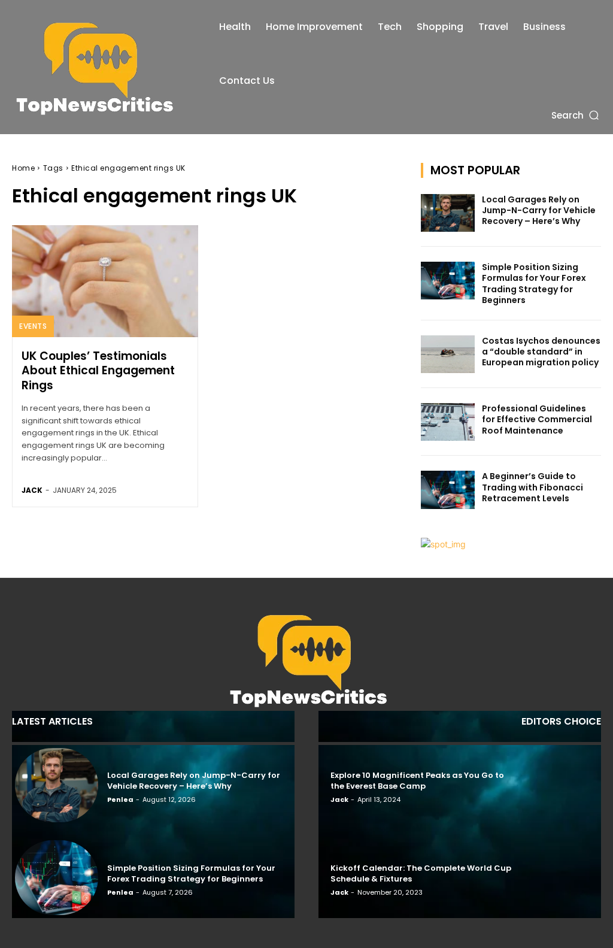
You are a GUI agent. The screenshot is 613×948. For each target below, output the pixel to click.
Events (33, 326)
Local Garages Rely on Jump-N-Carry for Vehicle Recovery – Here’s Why (539, 210)
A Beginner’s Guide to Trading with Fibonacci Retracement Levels (532, 487)
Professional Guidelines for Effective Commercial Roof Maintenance (537, 419)
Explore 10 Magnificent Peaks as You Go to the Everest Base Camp (417, 781)
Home (23, 168)
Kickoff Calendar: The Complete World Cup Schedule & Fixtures (420, 873)
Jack (32, 490)
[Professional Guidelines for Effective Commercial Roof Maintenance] (448, 422)
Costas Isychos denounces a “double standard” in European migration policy (541, 351)
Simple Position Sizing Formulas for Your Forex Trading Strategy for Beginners (534, 283)
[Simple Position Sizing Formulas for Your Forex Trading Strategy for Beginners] (448, 280)
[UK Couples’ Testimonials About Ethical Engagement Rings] (105, 281)
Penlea (120, 799)
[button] (576, 115)
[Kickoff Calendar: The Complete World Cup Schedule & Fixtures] (556, 877)
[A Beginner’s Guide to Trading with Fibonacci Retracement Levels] (448, 489)
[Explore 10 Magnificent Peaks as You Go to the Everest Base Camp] (556, 785)
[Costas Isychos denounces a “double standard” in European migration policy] (448, 354)
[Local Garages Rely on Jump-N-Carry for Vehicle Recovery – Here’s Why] (448, 213)
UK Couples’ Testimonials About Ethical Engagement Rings (98, 370)
